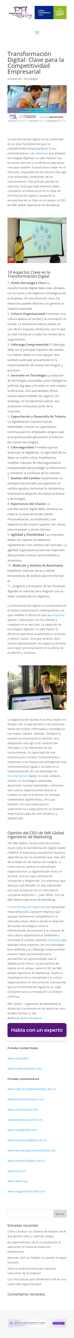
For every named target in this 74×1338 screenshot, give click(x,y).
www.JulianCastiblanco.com (25, 1099)
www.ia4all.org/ (17, 1181)
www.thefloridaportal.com (24, 1068)
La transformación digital (24, 907)
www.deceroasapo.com (22, 1109)
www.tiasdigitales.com (22, 1130)
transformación (18, 776)
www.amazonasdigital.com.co (27, 1140)
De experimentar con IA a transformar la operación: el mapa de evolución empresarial (34, 1247)
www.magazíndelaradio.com (26, 1191)
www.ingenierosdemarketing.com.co (31, 1089)
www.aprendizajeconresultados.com (31, 1150)
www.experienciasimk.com (25, 1120)
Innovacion (14, 79)
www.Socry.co (16, 1171)
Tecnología (30, 79)
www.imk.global (31, 1018)
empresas (41, 153)
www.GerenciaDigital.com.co (26, 1161)
